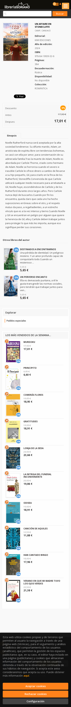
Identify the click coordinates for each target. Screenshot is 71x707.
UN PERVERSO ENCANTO (33, 277)
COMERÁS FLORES (33, 394)
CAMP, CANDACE (43, 30)
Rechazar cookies (36, 694)
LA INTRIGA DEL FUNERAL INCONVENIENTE (37, 475)
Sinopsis (12, 135)
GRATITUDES (30, 421)
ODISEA (27, 502)
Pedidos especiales (16, 320)
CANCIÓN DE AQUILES (35, 528)
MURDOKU (29, 342)
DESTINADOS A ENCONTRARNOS (38, 249)
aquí (26, 675)
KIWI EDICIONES (43, 40)
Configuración (35, 701)
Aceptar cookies (35, 686)
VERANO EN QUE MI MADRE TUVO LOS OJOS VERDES (41, 582)
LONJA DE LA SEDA (33, 448)
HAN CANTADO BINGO (35, 555)
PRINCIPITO (30, 367)
